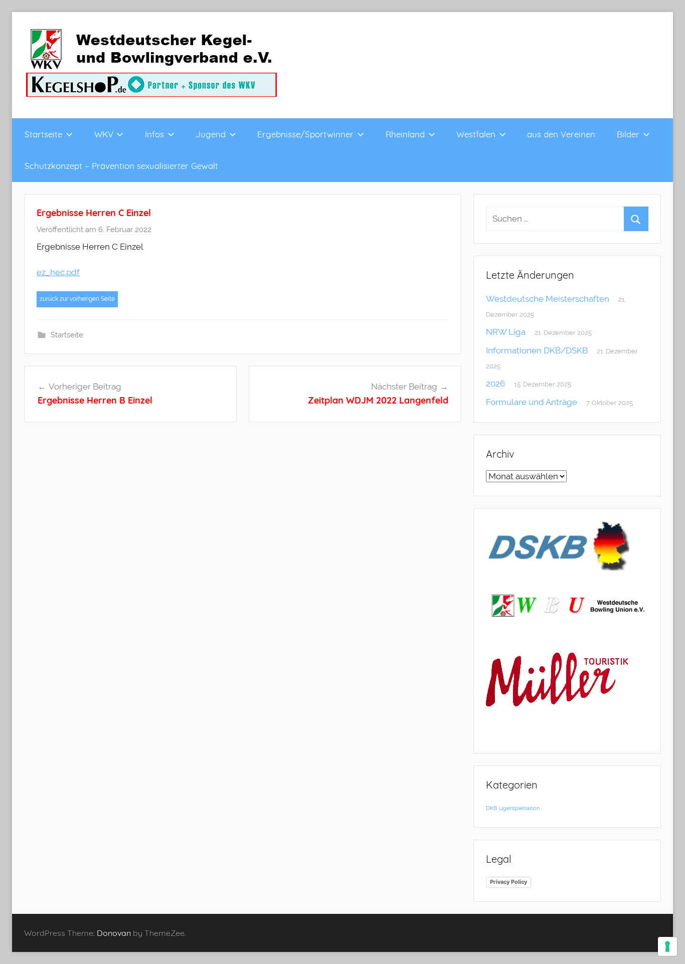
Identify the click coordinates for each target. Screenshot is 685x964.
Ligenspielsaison (519, 808)
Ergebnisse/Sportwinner (305, 134)
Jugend (211, 134)
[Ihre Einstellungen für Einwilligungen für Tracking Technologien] (667, 946)
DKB (491, 808)
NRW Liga (506, 332)
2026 (495, 383)
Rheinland (405, 134)
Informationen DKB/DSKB (537, 350)
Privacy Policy (508, 881)
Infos (154, 134)
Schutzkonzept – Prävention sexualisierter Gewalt (121, 165)
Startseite (43, 134)
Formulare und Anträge (531, 402)
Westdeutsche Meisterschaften (547, 299)
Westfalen (475, 134)
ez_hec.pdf (58, 272)
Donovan (114, 933)
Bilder (628, 134)
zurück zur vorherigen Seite (77, 298)
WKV (103, 134)
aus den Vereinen (561, 134)
